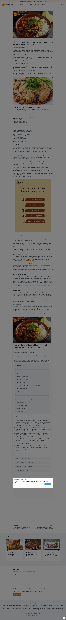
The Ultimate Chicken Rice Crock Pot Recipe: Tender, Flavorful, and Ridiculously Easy (44, 528)
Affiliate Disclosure (32, 613)
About (39, 4)
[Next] (58, 550)
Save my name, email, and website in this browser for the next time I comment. (29, 591)
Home (21, 4)
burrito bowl (31, 260)
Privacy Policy (35, 615)
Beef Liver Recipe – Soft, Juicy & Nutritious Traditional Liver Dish (51, 554)
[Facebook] (60, 4)
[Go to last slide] (7, 550)
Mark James (16, 47)
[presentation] (14, 544)
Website (43, 588)
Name (14, 588)
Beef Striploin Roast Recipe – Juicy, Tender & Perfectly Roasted (32, 554)
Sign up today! (43, 1)
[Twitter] (62, 4)
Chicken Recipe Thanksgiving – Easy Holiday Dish (13, 554)
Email (28, 588)
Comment (15, 574)
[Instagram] (64, 4)
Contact (44, 4)
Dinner (14, 40)
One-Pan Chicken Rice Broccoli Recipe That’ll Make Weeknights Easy (21, 527)
